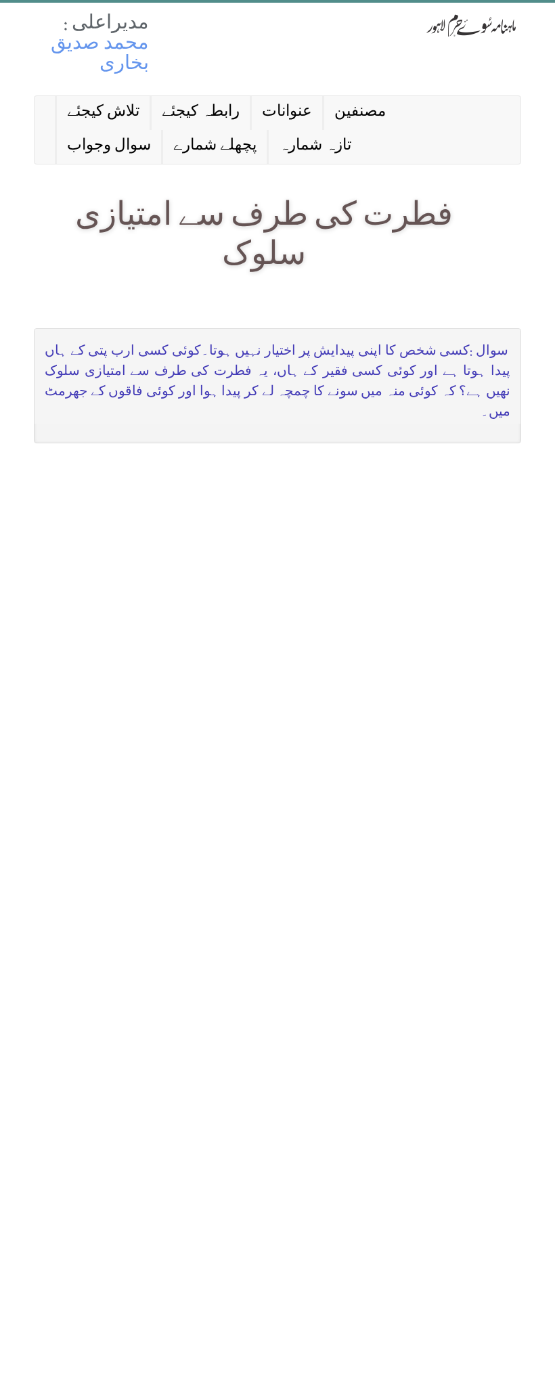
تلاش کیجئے (103, 112)
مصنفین (360, 112)
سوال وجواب (109, 146)
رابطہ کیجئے (201, 112)
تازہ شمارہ (315, 146)
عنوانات (287, 112)
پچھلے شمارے (215, 146)
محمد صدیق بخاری (100, 55)
